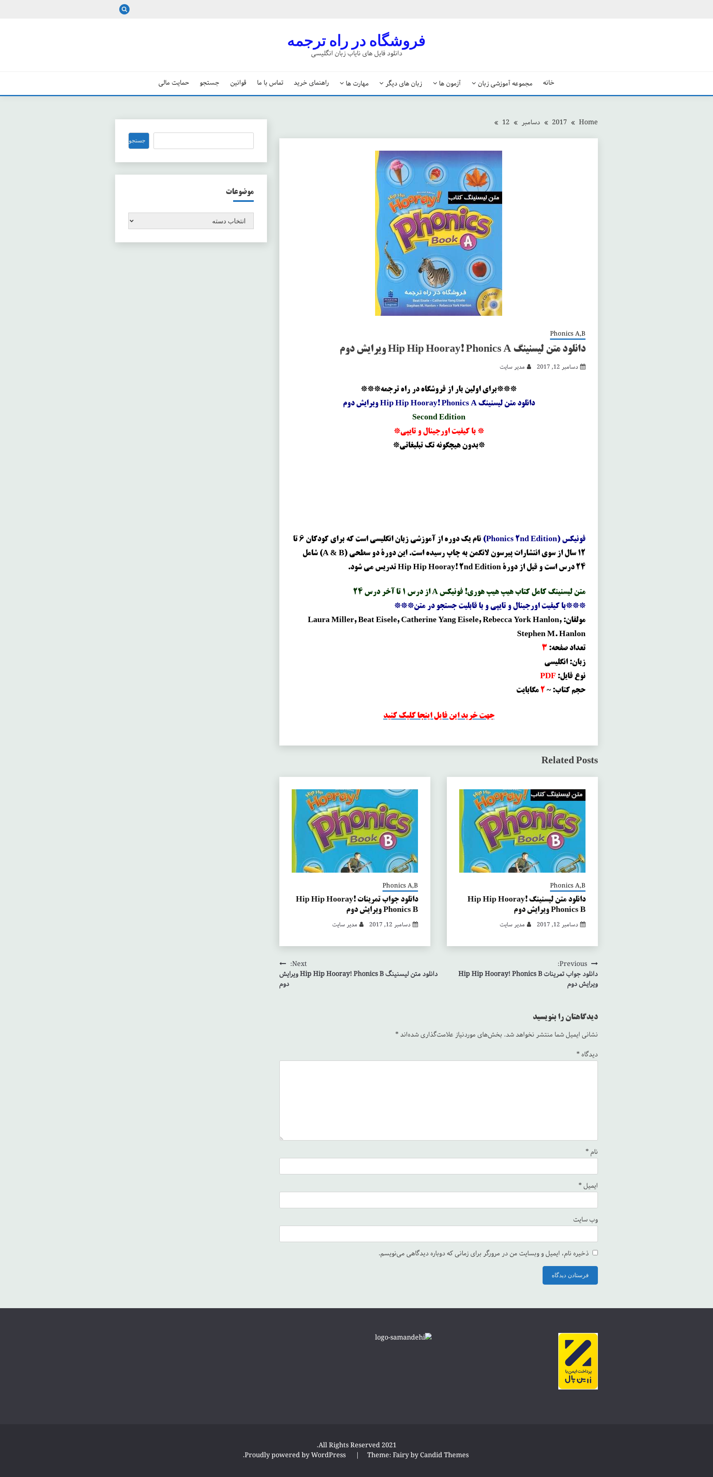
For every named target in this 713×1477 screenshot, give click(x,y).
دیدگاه (587, 1055)
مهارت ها (357, 83)
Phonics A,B (568, 334)
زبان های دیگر (403, 83)
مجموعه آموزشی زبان (505, 83)
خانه (549, 83)
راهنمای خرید (311, 83)
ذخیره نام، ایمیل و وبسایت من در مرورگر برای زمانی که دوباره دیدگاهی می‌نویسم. (483, 1254)
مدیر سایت (512, 367)
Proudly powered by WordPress (296, 1455)
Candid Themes (444, 1455)
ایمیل (588, 1186)
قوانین (238, 83)
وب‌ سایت (585, 1220)
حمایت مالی (173, 83)
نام (592, 1152)
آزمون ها (450, 83)
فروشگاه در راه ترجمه (356, 40)
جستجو (210, 83)
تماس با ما (270, 83)
